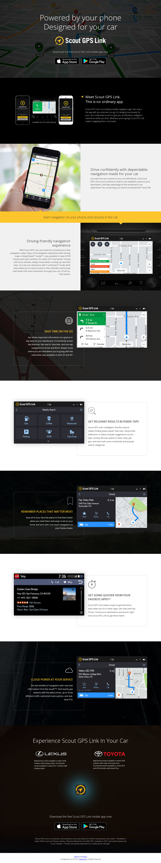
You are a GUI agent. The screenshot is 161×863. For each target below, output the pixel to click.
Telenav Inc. (83, 859)
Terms (76, 857)
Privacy (84, 857)
